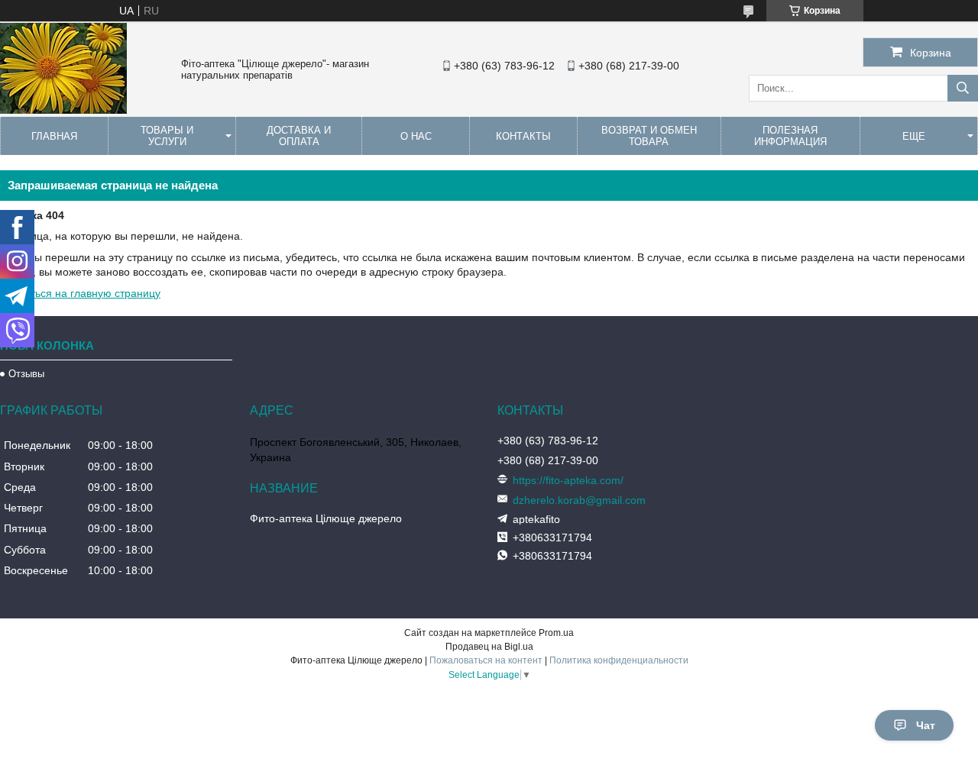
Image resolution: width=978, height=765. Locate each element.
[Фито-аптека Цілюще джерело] (63, 110)
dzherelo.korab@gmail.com (579, 500)
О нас (416, 136)
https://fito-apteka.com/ (568, 480)
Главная (54, 136)
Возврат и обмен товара (649, 135)
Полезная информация (790, 135)
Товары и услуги (167, 135)
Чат (925, 725)
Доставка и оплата (299, 135)
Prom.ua (556, 633)
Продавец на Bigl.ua (489, 646)
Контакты (523, 136)
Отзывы (26, 373)
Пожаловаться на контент (485, 660)
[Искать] (962, 88)
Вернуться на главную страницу (80, 293)
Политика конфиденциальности (618, 660)
